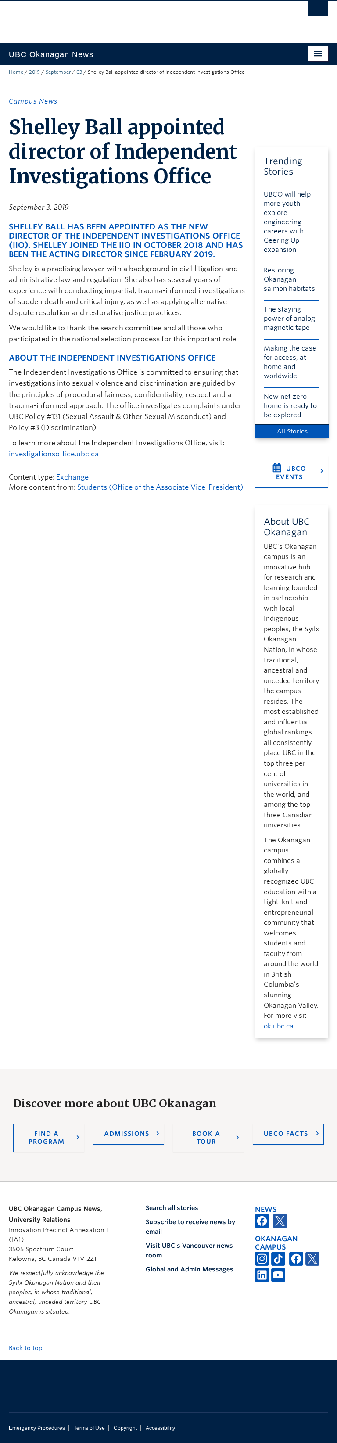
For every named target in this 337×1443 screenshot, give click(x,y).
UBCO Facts (286, 1133)
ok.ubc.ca (279, 1026)
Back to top (26, 1347)
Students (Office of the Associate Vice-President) (160, 487)
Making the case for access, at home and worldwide (290, 362)
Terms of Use (89, 1428)
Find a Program (47, 1137)
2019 (34, 72)
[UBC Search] (318, 11)
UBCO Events (291, 472)
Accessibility (160, 1428)
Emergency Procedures (37, 1428)
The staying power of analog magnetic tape (289, 318)
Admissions (126, 1133)
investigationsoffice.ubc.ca (54, 454)
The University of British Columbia (144, 18)
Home (16, 72)
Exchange (72, 477)
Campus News (33, 101)
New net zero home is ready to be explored (290, 406)
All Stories (292, 431)
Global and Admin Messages (189, 1269)
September (58, 72)
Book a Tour (206, 1137)
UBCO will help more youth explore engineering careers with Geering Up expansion (287, 222)
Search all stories (172, 1207)
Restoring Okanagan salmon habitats (289, 279)
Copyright (125, 1428)
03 (79, 72)
